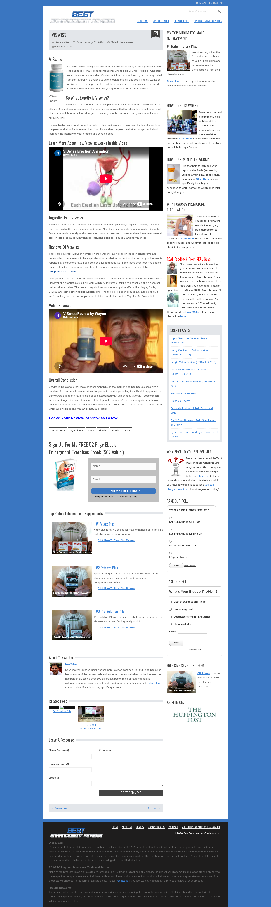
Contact (173, 827)
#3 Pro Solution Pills (110, 611)
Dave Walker (71, 664)
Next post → (154, 808)
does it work (58, 430)
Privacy (140, 827)
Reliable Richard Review (185, 393)
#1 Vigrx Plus (105, 524)
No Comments (63, 46)
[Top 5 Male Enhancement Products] (91, 714)
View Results (190, 565)
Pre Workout (181, 21)
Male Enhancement (122, 42)
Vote (176, 565)
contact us (122, 880)
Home (115, 827)
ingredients (76, 430)
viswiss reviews (121, 430)
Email (59, 764)
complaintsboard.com (62, 271)
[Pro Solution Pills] (62, 707)
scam (91, 430)
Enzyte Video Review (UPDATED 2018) (193, 362)
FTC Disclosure (156, 827)
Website (54, 777)
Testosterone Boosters (208, 21)
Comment (105, 750)
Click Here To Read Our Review (116, 540)
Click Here (155, 682)
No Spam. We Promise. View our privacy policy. (116, 497)
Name (59, 750)
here (183, 316)
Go (219, 11)
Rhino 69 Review (180, 400)
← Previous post (60, 808)
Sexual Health (161, 21)
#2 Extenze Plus (107, 568)
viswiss (103, 430)
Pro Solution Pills (62, 711)
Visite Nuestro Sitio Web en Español (201, 827)
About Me (142, 21)
